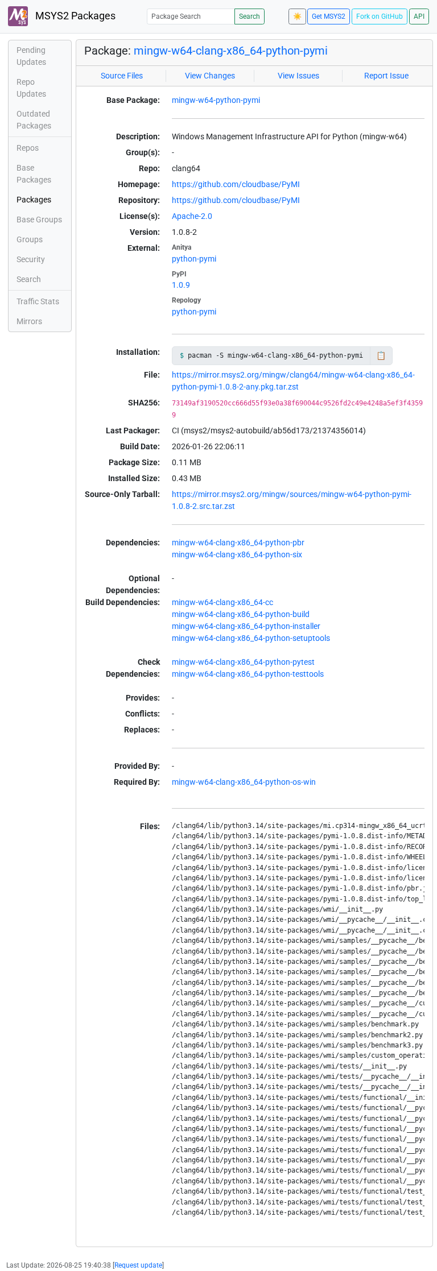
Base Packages (34, 173)
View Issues (298, 75)
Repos (28, 147)
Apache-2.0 (192, 216)
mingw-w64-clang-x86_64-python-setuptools (251, 638)
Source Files (122, 75)
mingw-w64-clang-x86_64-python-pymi (231, 50)
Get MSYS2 (328, 16)
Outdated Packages (34, 119)
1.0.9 (181, 284)
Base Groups (39, 219)
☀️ (297, 16)
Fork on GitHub (379, 16)
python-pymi (194, 258)
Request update (138, 1265)
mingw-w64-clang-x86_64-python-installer (246, 626)
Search (249, 16)
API (419, 16)
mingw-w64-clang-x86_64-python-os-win (244, 781)
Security (31, 259)
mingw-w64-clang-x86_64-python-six (237, 554)
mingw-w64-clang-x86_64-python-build (241, 614)
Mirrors (29, 321)
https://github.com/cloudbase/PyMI (236, 184)
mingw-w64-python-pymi (216, 100)
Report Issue (386, 75)
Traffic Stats (38, 301)
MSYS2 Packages (74, 16)
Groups (30, 239)
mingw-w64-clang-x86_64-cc (222, 602)
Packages (34, 199)
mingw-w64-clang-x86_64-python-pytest (243, 661)
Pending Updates (31, 56)
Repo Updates (31, 87)
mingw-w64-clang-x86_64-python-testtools (248, 673)
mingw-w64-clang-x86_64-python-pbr (238, 542)
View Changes (210, 75)
